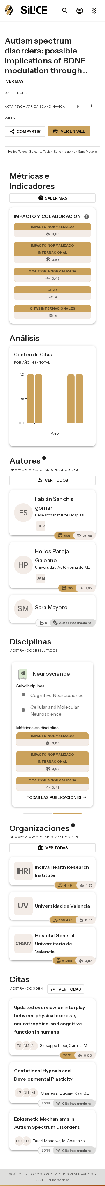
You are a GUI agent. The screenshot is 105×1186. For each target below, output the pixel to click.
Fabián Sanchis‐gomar (60, 152)
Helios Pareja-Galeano (24, 152)
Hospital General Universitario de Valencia (54, 943)
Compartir (25, 131)
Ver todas (52, 847)
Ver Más (15, 81)
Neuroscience (51, 673)
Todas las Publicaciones (57, 797)
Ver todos (52, 480)
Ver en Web (68, 131)
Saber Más (52, 198)
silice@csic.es (59, 1180)
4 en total (41, 362)
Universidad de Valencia (62, 906)
